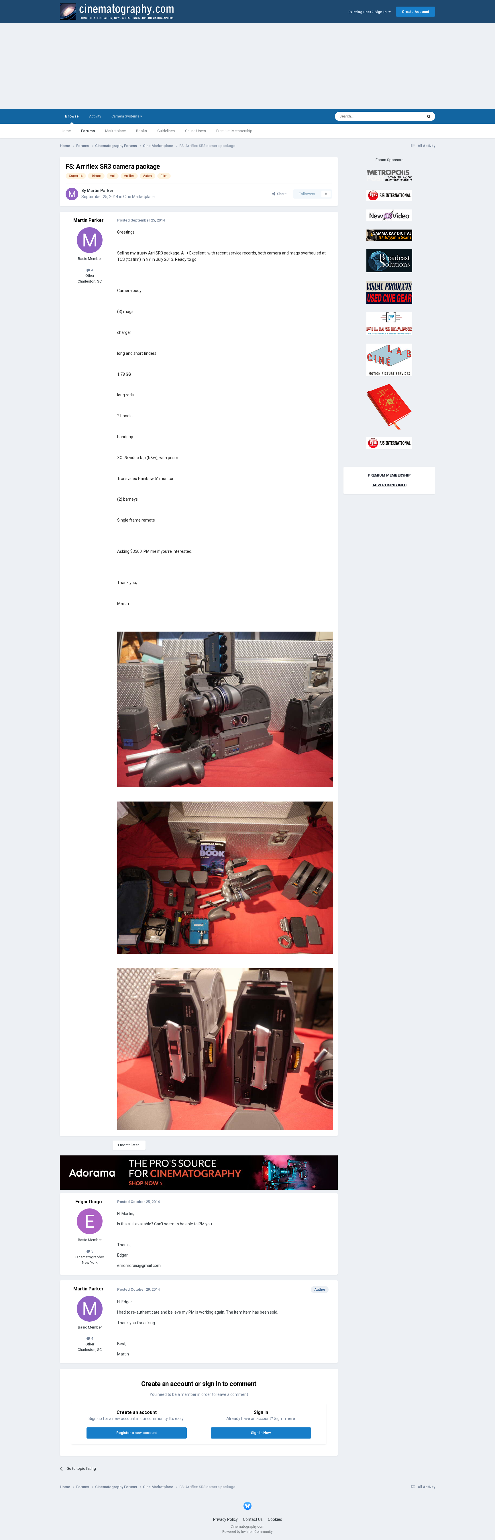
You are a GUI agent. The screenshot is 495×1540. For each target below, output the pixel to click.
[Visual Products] (389, 292)
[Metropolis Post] (389, 175)
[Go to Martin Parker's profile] (72, 194)
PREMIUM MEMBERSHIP (389, 475)
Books (141, 131)
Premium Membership (234, 131)
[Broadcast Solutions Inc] (389, 260)
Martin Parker (100, 190)
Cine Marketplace (139, 196)
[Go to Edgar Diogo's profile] (90, 1221)
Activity (95, 116)
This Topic (407, 116)
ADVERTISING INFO (389, 485)
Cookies (275, 1519)
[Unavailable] (225, 709)
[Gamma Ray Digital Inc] (389, 235)
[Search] (429, 116)
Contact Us (253, 1519)
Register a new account (136, 1433)
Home (66, 131)
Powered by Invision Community (247, 1532)
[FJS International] (389, 195)
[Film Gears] (389, 323)
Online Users (195, 131)
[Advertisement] (247, 66)
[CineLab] (389, 359)
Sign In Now (261, 1433)
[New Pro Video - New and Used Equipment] (389, 215)
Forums (88, 131)
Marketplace (115, 131)
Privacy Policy (225, 1519)
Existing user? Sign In (368, 12)
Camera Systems (125, 116)
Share (280, 194)
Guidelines (166, 131)
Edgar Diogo (88, 1201)
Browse (72, 116)
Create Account (415, 11)
